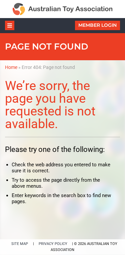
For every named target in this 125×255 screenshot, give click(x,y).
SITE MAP (19, 244)
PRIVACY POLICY (53, 244)
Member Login (97, 25)
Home (11, 67)
